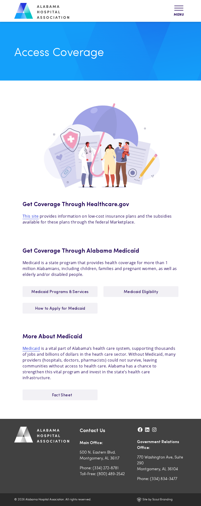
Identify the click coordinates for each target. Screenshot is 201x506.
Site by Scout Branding (157, 499)
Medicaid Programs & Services (59, 291)
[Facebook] (140, 429)
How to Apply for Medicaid (60, 308)
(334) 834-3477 (163, 478)
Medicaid (31, 348)
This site (31, 216)
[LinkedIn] (147, 429)
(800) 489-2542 (111, 473)
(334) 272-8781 (106, 467)
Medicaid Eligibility (141, 291)
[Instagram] (154, 429)
